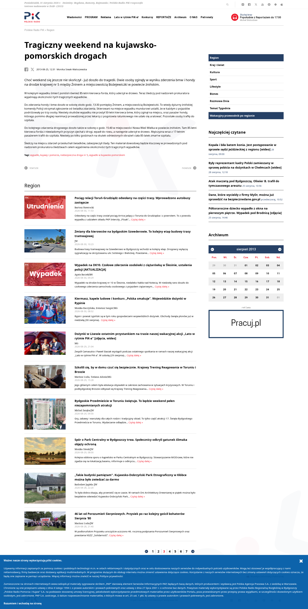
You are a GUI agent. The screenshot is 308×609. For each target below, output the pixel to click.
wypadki (34, 155)
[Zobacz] (246, 324)
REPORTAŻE (163, 17)
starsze (34, 168)
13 (224, 281)
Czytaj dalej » (138, 219)
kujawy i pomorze (49, 155)
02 (256, 265)
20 (224, 289)
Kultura (215, 72)
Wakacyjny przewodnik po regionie (232, 115)
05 (213, 273)
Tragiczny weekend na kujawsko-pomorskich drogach (90, 50)
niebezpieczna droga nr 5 (74, 155)
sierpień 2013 (246, 249)
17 (267, 281)
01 (246, 265)
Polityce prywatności (111, 576)
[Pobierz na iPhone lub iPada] (282, 4)
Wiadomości (74, 17)
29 (213, 265)
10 (267, 273)
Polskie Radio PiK (34, 30)
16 (256, 281)
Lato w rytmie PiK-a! (126, 17)
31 (235, 265)
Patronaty (207, 17)
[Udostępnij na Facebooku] (27, 69)
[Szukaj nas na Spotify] (269, 4)
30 (224, 265)
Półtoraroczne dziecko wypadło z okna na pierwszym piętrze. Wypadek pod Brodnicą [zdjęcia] (245, 212)
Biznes (214, 94)
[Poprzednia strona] (146, 551)
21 (235, 289)
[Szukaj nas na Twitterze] (255, 4)
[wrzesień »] (279, 249)
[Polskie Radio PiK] (32, 17)
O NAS (193, 17)
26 (213, 297)
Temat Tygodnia (220, 108)
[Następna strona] (192, 551)
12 (213, 281)
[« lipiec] (212, 249)
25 (278, 289)
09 (256, 273)
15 (246, 281)
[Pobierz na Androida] (275, 4)
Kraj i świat (217, 65)
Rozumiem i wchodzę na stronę (23, 603)
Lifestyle (215, 86)
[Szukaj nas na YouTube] (262, 4)
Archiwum (180, 17)
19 (213, 289)
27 (224, 297)
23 (256, 289)
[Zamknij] (301, 560)
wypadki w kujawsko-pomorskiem (107, 155)
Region (50, 30)
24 (267, 289)
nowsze (186, 168)
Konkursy (147, 17)
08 (246, 273)
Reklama (106, 17)
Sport (213, 79)
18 (278, 281)
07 (235, 273)
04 (278, 265)
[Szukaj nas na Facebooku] (249, 4)
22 (246, 289)
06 (224, 273)
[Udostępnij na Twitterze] (33, 69)
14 (235, 281)
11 (278, 273)
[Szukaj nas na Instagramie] (243, 4)
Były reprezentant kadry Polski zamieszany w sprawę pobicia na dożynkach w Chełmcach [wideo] (245, 167)
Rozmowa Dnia (219, 101)
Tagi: (27, 155)
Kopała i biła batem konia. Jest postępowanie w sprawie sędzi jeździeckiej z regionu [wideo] (242, 149)
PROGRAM (91, 17)
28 (235, 297)
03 (267, 265)
